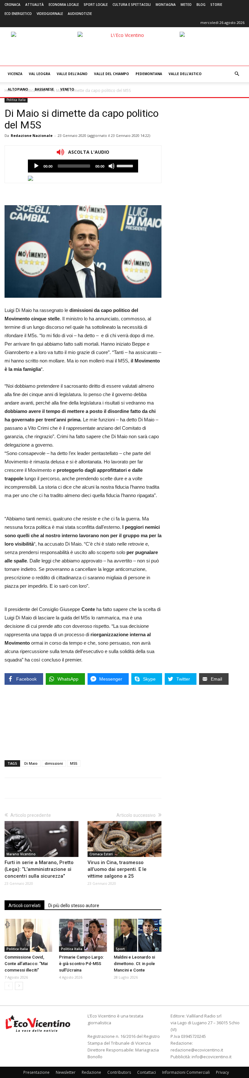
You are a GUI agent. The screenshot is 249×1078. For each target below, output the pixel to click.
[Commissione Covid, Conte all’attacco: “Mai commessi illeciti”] (28, 935)
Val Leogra (39, 74)
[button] (236, 74)
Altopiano (18, 89)
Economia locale (64, 4)
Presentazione (36, 1072)
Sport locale (96, 4)
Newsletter (66, 1072)
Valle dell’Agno (72, 74)
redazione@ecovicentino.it (197, 1050)
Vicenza (15, 74)
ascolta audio (36, 166)
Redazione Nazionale (32, 135)
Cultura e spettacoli (132, 4)
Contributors (119, 1072)
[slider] (126, 165)
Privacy (222, 1072)
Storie (216, 4)
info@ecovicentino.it (211, 1057)
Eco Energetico (18, 13)
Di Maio (31, 763)
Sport (120, 949)
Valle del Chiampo (111, 74)
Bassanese (44, 89)
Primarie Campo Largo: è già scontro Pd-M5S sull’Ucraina (81, 963)
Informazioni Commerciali (186, 1072)
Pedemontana (149, 74)
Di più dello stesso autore (73, 905)
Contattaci (146, 1072)
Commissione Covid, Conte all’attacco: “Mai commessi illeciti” (26, 963)
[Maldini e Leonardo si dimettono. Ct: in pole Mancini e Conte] (137, 935)
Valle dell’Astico (185, 74)
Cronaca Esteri (101, 854)
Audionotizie (80, 13)
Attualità (34, 4)
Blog (201, 4)
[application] (83, 166)
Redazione (91, 1072)
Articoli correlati (24, 905)
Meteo (186, 4)
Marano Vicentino (21, 854)
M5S (73, 763)
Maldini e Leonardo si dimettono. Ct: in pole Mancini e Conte (134, 963)
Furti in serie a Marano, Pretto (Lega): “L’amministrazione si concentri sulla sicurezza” (39, 869)
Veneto (67, 89)
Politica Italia (16, 99)
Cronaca (12, 4)
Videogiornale (50, 13)
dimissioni (54, 763)
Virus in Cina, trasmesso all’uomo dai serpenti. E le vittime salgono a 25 (117, 869)
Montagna (166, 4)
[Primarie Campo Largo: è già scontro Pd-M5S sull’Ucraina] (83, 935)
